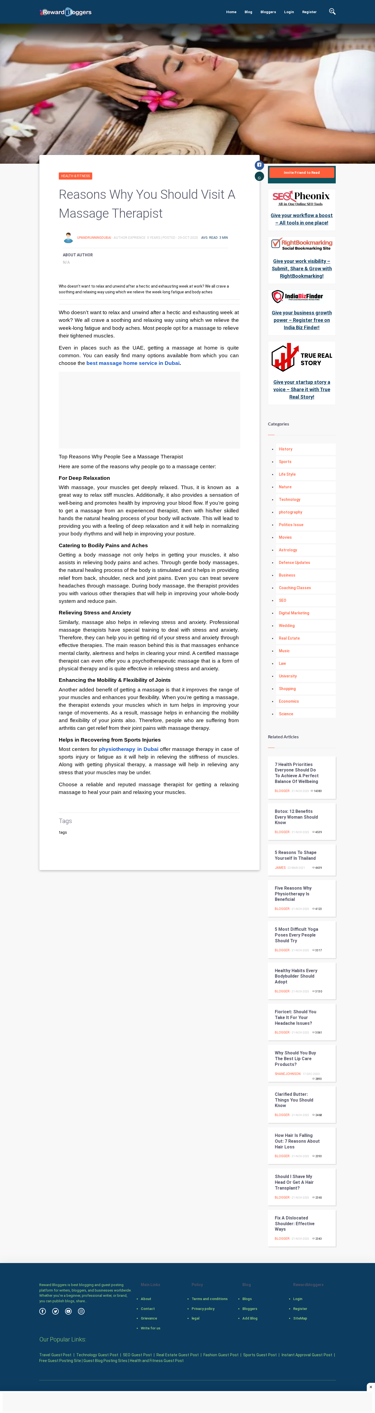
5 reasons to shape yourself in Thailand (296, 855)
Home (231, 12)
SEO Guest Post (137, 1355)
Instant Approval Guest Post (307, 1355)
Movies (285, 537)
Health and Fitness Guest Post (157, 1360)
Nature (285, 487)
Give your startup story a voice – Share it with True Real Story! (301, 389)
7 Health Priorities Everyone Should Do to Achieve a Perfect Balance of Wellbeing (297, 773)
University (288, 676)
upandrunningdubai (94, 238)
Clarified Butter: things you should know (294, 1100)
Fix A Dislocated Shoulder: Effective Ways (295, 1223)
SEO (282, 600)
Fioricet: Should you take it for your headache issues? (295, 1017)
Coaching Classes (295, 588)
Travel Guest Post (55, 1355)
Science (286, 714)
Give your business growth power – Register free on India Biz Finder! (302, 320)
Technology (289, 499)
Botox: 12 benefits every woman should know (296, 817)
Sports (285, 461)
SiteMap (300, 1318)
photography (290, 512)
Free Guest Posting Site (60, 1360)
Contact (148, 1309)
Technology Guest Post (97, 1355)
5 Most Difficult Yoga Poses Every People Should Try (296, 935)
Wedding (287, 625)
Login (289, 12)
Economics (289, 701)
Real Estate (289, 638)
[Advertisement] (149, 410)
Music (284, 651)
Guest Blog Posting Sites (105, 1360)
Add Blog (250, 1318)
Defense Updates (294, 562)
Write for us (150, 1328)
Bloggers (268, 12)
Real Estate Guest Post (177, 1355)
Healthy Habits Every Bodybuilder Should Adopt (296, 976)
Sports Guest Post (259, 1355)
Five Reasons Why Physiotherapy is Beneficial (293, 894)
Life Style (287, 474)
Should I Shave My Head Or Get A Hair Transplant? (294, 1182)
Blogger (282, 791)
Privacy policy (203, 1309)
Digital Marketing (294, 613)
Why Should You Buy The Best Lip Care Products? (295, 1058)
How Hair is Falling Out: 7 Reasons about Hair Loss (297, 1141)
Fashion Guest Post (220, 1355)
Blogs (247, 1299)
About (146, 1299)
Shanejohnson (288, 1074)
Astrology (288, 550)
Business (287, 575)
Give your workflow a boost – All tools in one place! (302, 219)
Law (282, 663)
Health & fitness (75, 176)
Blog (248, 12)
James (280, 868)
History (285, 449)
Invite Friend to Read (302, 173)
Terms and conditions (210, 1299)
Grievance (149, 1318)
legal (195, 1318)
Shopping (287, 688)
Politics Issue (291, 525)
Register (309, 12)
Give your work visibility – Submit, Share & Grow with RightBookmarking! (302, 268)
